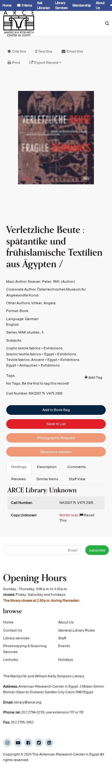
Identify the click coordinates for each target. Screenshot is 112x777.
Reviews (18, 479)
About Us (66, 622)
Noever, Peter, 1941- (44, 281)
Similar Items (47, 479)
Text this (45, 51)
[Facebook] (28, 742)
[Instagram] (7, 742)
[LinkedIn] (49, 742)
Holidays (65, 659)
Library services (16, 638)
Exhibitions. (53, 348)
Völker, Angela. (43, 303)
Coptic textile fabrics (23, 348)
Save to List (56, 424)
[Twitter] (39, 742)
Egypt (49, 354)
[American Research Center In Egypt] (18, 23)
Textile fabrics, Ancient (25, 360)
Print (16, 62)
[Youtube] (18, 742)
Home (8, 622)
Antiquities (28, 365)
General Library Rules (76, 630)
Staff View (77, 479)
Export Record (46, 62)
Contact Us (12, 630)
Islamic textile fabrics (23, 354)
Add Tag (95, 377)
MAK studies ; (29, 332)
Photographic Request (56, 438)
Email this (75, 51)
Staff (62, 638)
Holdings (18, 467)
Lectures (10, 659)
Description (47, 467)
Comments (76, 467)
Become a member (56, 452)
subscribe (97, 550)
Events (64, 646)
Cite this (19, 51)
